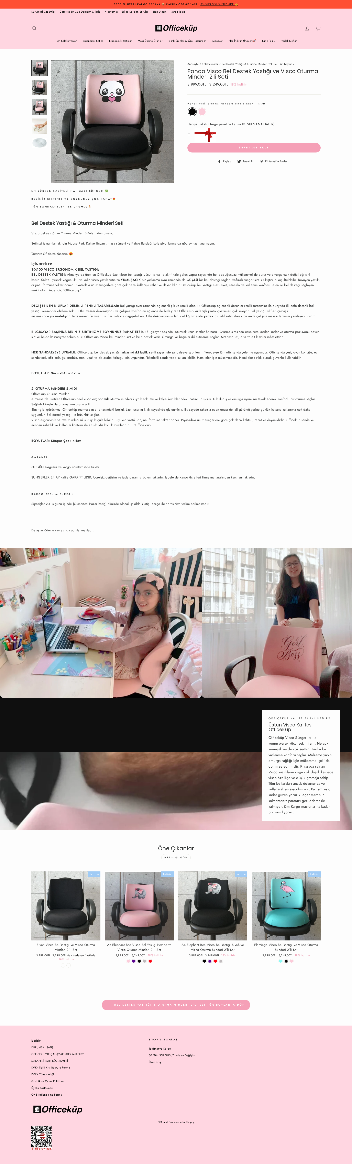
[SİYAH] (139, 961)
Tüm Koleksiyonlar (66, 41)
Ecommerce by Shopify (181, 1122)
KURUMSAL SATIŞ (42, 1047)
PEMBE (202, 112)
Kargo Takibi (178, 12)
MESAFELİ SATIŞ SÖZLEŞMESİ (49, 1061)
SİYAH (192, 112)
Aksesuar (217, 41)
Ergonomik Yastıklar (120, 41)
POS (160, 1122)
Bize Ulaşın (159, 12)
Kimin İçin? (268, 41)
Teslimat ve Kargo (160, 1049)
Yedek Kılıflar (289, 41)
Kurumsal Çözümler (43, 12)
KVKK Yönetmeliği (42, 1074)
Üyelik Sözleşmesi (42, 1088)
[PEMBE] (292, 961)
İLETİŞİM (36, 1041)
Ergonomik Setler (93, 41)
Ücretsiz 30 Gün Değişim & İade (80, 12)
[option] (176, 4)
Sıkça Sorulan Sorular (135, 12)
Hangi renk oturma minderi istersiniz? (226, 103)
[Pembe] (128, 961)
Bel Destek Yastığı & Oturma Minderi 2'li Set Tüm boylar (257, 64)
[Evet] (68, 965)
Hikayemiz (111, 12)
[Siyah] (204, 961)
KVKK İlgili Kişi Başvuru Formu (50, 1067)
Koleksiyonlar (210, 64)
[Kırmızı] (150, 961)
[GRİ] (145, 961)
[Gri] (221, 961)
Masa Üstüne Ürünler (150, 41)
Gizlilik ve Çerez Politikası (47, 1081)
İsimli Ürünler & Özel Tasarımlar (187, 41)
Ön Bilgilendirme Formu (46, 1095)
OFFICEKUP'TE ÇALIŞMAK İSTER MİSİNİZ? (57, 1054)
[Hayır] (63, 965)
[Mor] (134, 961)
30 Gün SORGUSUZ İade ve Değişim (172, 1055)
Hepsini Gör (176, 857)
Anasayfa (193, 64)
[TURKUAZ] (281, 961)
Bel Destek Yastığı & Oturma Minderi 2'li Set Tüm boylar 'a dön (179, 1004)
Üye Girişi (155, 1062)
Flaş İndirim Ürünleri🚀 (242, 41)
